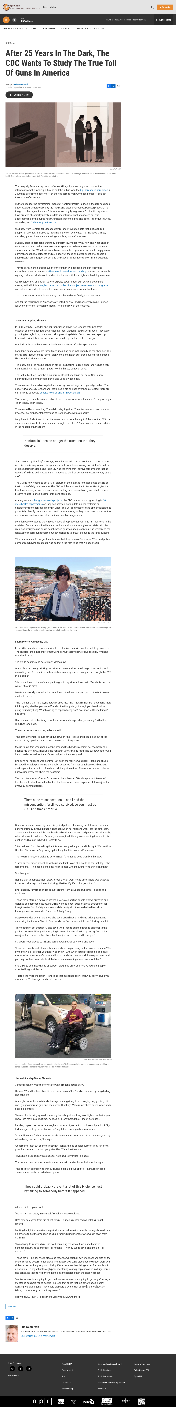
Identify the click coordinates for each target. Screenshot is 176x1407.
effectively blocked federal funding (67, 271)
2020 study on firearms (43, 222)
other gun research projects (47, 500)
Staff (64, 1376)
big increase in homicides (94, 190)
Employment (67, 1370)
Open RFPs (139, 1376)
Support (66, 28)
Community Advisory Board (89, 28)
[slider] (18, 19)
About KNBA (67, 1364)
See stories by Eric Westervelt (38, 1336)
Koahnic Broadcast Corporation (111, 1383)
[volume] (14, 20)
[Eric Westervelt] (12, 1333)
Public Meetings (105, 1370)
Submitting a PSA (141, 1370)
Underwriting (67, 1389)
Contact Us (66, 1383)
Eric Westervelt (21, 84)
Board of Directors (142, 1364)
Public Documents (105, 1376)
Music (34, 28)
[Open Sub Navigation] (27, 28)
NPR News (10, 43)
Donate (166, 7)
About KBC (102, 1389)
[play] (6, 20)
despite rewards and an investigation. (60, 392)
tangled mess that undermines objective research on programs (73, 285)
